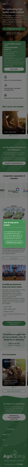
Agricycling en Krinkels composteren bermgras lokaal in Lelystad (11, 382)
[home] (6, 3)
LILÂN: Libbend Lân (10, 132)
